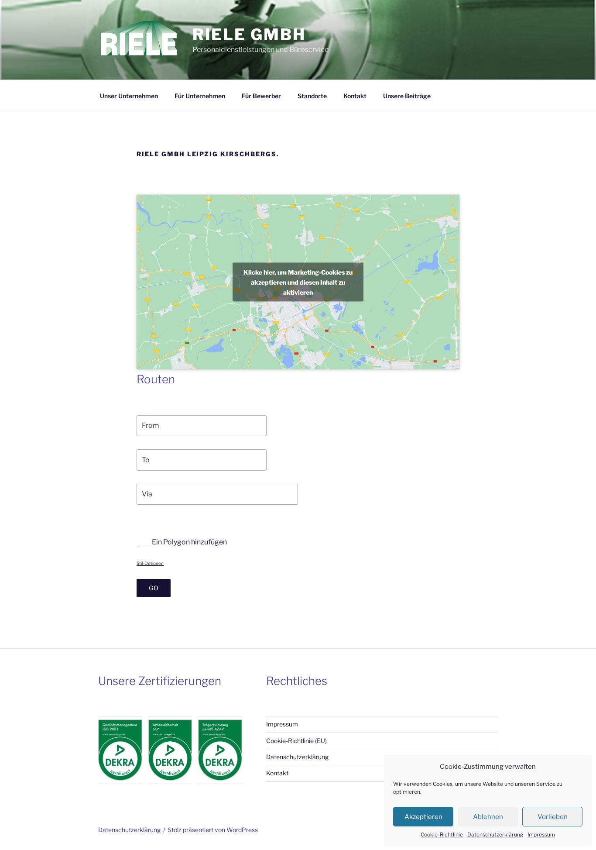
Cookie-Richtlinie (442, 834)
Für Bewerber (261, 96)
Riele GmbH (249, 34)
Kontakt (355, 96)
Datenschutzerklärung (495, 834)
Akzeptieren (423, 817)
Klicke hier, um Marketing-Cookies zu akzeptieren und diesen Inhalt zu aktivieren (298, 282)
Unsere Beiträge (407, 96)
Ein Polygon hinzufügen (189, 542)
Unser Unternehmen (129, 96)
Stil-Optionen (150, 563)
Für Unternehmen (200, 96)
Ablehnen (488, 817)
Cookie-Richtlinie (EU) (296, 740)
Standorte (312, 96)
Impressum (541, 834)
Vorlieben (553, 817)
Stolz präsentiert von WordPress (213, 829)
